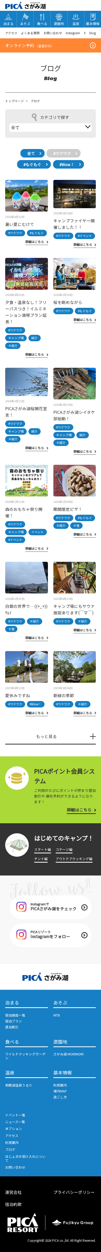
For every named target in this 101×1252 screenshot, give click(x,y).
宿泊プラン (13, 1021)
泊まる (12, 1003)
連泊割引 (12, 1027)
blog (92, 33)
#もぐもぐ (32, 164)
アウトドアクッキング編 (74, 858)
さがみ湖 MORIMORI (68, 1054)
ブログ (10, 1149)
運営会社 (13, 1192)
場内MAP (60, 1091)
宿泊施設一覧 (15, 1015)
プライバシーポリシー (74, 1192)
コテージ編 (64, 849)
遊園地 (60, 1042)
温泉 (10, 1073)
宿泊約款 (13, 1204)
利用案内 (60, 1085)
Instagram (73, 33)
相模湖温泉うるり (18, 1085)
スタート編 (42, 849)
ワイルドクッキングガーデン (25, 1056)
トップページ (14, 101)
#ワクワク (62, 153)
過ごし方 (60, 1097)
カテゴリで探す (54, 117)
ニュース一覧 (15, 1121)
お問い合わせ (53, 33)
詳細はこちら (79, 809)
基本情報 (62, 1073)
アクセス (11, 33)
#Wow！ (67, 164)
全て (31, 153)
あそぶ (60, 1003)
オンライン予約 (29, 45)
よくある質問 (30, 33)
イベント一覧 (15, 1115)
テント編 (41, 858)
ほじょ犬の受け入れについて (25, 1158)
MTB (56, 1015)
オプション (13, 1128)
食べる (12, 1042)
